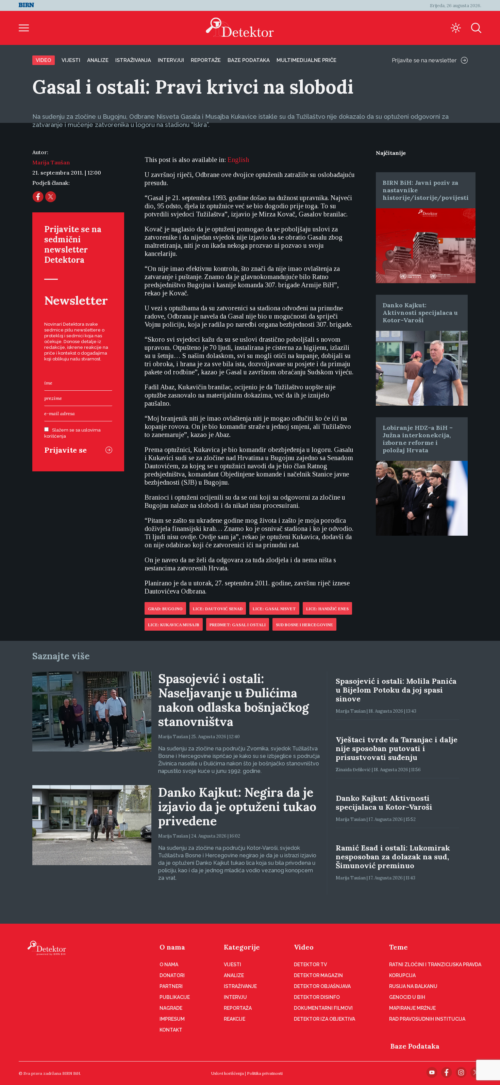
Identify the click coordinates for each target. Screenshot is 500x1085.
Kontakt (171, 1030)
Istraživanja (133, 60)
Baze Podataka (414, 1046)
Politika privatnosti (265, 1073)
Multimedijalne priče (306, 60)
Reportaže (206, 60)
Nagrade (171, 1008)
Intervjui (171, 60)
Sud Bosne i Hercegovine (304, 624)
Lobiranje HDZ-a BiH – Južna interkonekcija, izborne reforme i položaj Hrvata (418, 439)
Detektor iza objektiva (324, 1019)
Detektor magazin (318, 975)
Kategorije (242, 947)
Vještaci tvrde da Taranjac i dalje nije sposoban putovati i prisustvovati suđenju (396, 748)
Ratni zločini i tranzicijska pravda (435, 964)
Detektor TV (310, 964)
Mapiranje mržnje (412, 1008)
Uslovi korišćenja (227, 1073)
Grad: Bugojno (165, 608)
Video (43, 60)
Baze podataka (249, 60)
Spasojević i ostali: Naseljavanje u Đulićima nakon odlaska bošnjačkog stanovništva (233, 700)
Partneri (171, 986)
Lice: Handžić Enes (327, 608)
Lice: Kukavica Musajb (173, 624)
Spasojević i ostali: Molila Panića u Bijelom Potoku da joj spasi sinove (396, 689)
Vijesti (71, 60)
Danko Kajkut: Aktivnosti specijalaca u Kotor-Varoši (420, 312)
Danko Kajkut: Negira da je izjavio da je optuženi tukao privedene (237, 806)
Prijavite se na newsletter (424, 60)
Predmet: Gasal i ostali (238, 624)
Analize (98, 60)
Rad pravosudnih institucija (427, 1019)
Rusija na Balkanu (413, 986)
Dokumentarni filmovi (323, 1008)
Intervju (235, 997)
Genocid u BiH (407, 997)
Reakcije (234, 1019)
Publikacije (175, 997)
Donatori (172, 975)
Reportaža (238, 1008)
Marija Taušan (51, 162)
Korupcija (402, 975)
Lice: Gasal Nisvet (274, 608)
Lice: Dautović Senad (218, 608)
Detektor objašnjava (322, 986)
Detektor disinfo (317, 997)
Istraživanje (240, 986)
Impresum (172, 1019)
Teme (398, 947)
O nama (172, 947)
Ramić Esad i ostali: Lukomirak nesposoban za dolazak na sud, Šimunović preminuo (393, 856)
